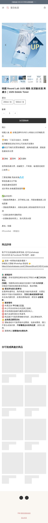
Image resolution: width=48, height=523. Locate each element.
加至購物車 (24, 121)
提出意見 (24, 518)
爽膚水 (17, 231)
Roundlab (7, 231)
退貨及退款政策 (26, 513)
